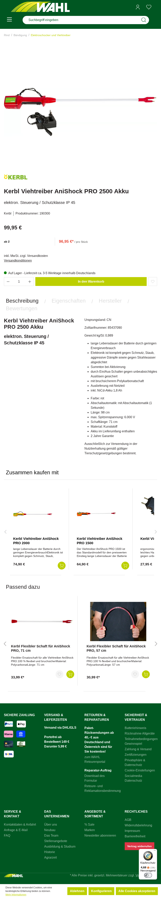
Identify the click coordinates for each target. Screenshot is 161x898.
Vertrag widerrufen (139, 846)
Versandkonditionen (18, 260)
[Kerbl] (15, 178)
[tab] (22, 301)
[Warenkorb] (155, 7)
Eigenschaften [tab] (69, 301)
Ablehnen (77, 891)
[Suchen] (143, 20)
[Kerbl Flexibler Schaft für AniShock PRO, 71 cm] (42, 621)
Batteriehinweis (135, 728)
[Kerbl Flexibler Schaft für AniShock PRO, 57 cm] (118, 621)
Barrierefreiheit (135, 836)
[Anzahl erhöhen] (30, 281)
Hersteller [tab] (110, 301)
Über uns (50, 824)
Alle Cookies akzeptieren (136, 891)
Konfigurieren (101, 891)
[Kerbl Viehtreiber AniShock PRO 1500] (96, 514)
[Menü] (9, 20)
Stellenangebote (55, 841)
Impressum (132, 830)
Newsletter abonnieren (100, 835)
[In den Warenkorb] (70, 674)
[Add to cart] (62, 565)
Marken (89, 830)
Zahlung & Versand (138, 749)
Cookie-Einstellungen (140, 770)
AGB (128, 819)
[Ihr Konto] (137, 7)
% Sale (89, 824)
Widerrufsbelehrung (138, 825)
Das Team (51, 835)
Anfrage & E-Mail (16, 830)
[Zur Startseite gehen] (40, 7)
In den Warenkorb (91, 281)
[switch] (148, 875)
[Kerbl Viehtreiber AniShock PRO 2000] (32, 514)
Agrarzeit (50, 857)
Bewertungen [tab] (21, 308)
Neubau (49, 830)
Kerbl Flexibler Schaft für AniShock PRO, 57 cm (116, 648)
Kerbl (7, 213)
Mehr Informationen (15, 894)
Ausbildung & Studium (59, 846)
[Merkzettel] (148, 7)
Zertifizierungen (135, 754)
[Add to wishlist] (152, 281)
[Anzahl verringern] (8, 281)
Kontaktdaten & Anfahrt (20, 824)
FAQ (7, 835)
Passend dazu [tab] (23, 587)
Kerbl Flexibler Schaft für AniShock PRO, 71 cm (40, 648)
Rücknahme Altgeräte (140, 733)
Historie (49, 852)
